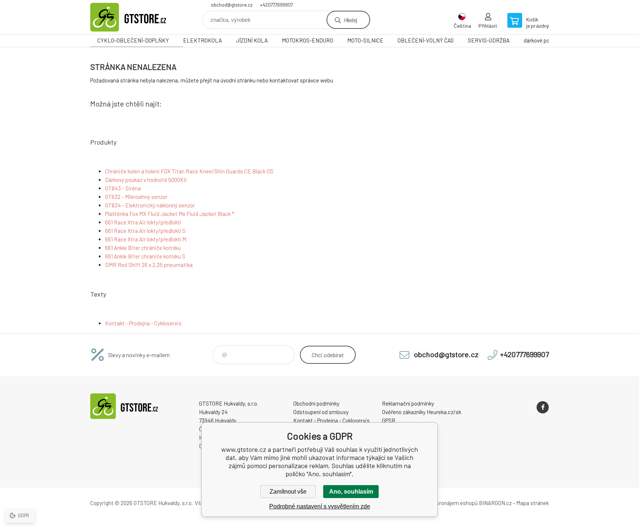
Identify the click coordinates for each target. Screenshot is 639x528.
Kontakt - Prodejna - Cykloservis (143, 323)
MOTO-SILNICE (365, 40)
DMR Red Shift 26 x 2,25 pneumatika (149, 264)
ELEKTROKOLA (202, 40)
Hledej (350, 19)
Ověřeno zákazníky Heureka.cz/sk (421, 412)
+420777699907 (276, 5)
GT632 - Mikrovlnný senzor (136, 196)
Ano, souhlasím (351, 491)
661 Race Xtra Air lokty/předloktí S (145, 230)
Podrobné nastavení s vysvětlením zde (319, 506)
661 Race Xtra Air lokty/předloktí (143, 222)
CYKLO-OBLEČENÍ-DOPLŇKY (133, 40)
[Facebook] (543, 407)
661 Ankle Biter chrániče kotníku (143, 247)
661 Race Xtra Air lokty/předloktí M (145, 239)
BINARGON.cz (495, 503)
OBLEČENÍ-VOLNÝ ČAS (426, 40)
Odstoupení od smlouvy (321, 412)
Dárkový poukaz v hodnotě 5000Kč (146, 179)
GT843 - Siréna (123, 188)
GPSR (388, 420)
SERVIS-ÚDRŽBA (489, 40)
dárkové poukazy (543, 40)
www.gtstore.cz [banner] (134, 17)
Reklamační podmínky (408, 403)
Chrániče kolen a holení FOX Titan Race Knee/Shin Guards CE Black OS (189, 171)
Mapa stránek (532, 503)
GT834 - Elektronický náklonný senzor (150, 205)
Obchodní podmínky (316, 403)
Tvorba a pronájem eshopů (446, 503)
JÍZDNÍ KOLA (252, 40)
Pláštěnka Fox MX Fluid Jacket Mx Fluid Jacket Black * (169, 213)
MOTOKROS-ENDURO (307, 40)
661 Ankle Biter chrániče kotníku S (145, 256)
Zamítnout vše (288, 491)
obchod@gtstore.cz (232, 5)
